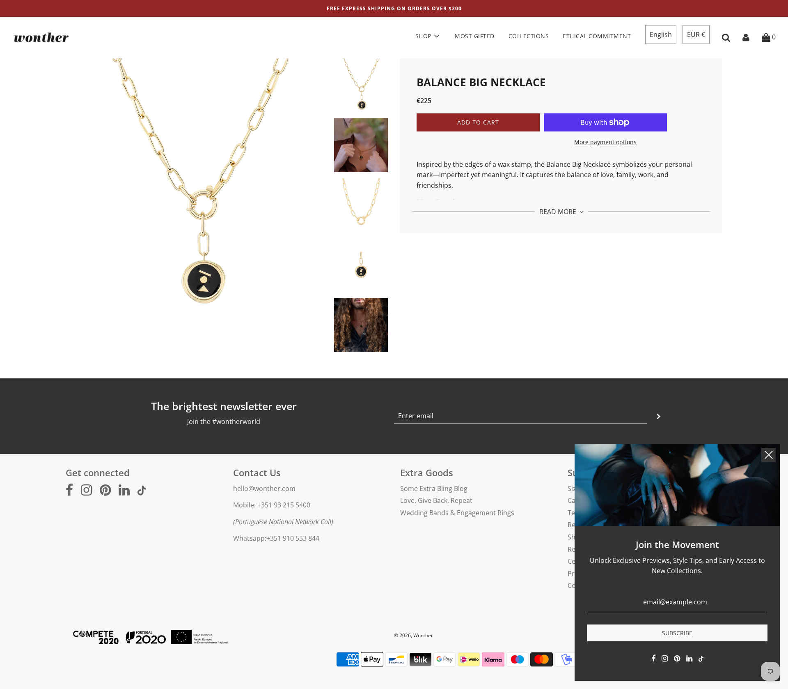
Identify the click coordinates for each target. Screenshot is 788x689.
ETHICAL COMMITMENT (597, 36)
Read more (558, 211)
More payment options (605, 142)
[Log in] (745, 36)
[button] (661, 34)
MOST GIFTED (475, 36)
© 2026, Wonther (413, 635)
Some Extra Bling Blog (433, 488)
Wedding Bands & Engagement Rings (457, 512)
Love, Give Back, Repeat (436, 500)
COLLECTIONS (529, 36)
